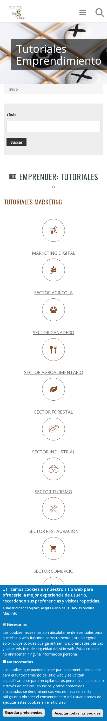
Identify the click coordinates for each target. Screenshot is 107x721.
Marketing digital (53, 253)
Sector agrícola (53, 293)
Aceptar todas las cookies (78, 713)
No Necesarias (20, 661)
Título (11, 114)
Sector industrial (53, 452)
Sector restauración (54, 531)
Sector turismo (53, 492)
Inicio (13, 89)
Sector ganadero (53, 332)
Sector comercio (53, 571)
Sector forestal (53, 412)
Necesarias (17, 624)
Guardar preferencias (23, 712)
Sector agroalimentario (53, 372)
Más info (10, 613)
